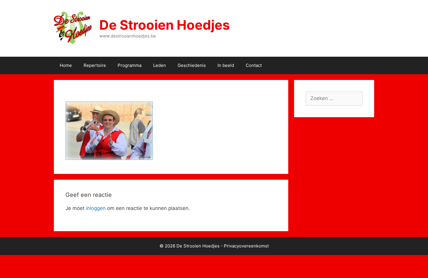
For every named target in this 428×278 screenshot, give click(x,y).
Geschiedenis (192, 65)
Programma (130, 65)
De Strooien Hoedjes (164, 25)
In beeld (225, 65)
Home (66, 65)
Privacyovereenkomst (246, 246)
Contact (254, 65)
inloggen (96, 208)
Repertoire (95, 65)
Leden (159, 65)
